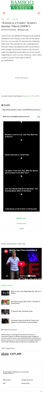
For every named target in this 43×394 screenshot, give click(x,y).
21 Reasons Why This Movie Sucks (22, 311)
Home (2, 19)
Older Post (21, 223)
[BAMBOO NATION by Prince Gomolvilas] (21, 8)
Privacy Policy (26, 383)
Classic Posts (6, 285)
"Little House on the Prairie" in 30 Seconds (21, 209)
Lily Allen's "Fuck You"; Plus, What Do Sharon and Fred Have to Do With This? (21, 172)
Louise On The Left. (30, 96)
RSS (4, 383)
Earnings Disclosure (27, 380)
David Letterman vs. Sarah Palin (17, 155)
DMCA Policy (6, 380)
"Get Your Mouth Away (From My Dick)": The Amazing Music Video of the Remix (21, 190)
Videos (8, 19)
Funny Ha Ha (15, 19)
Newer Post (21, 218)
